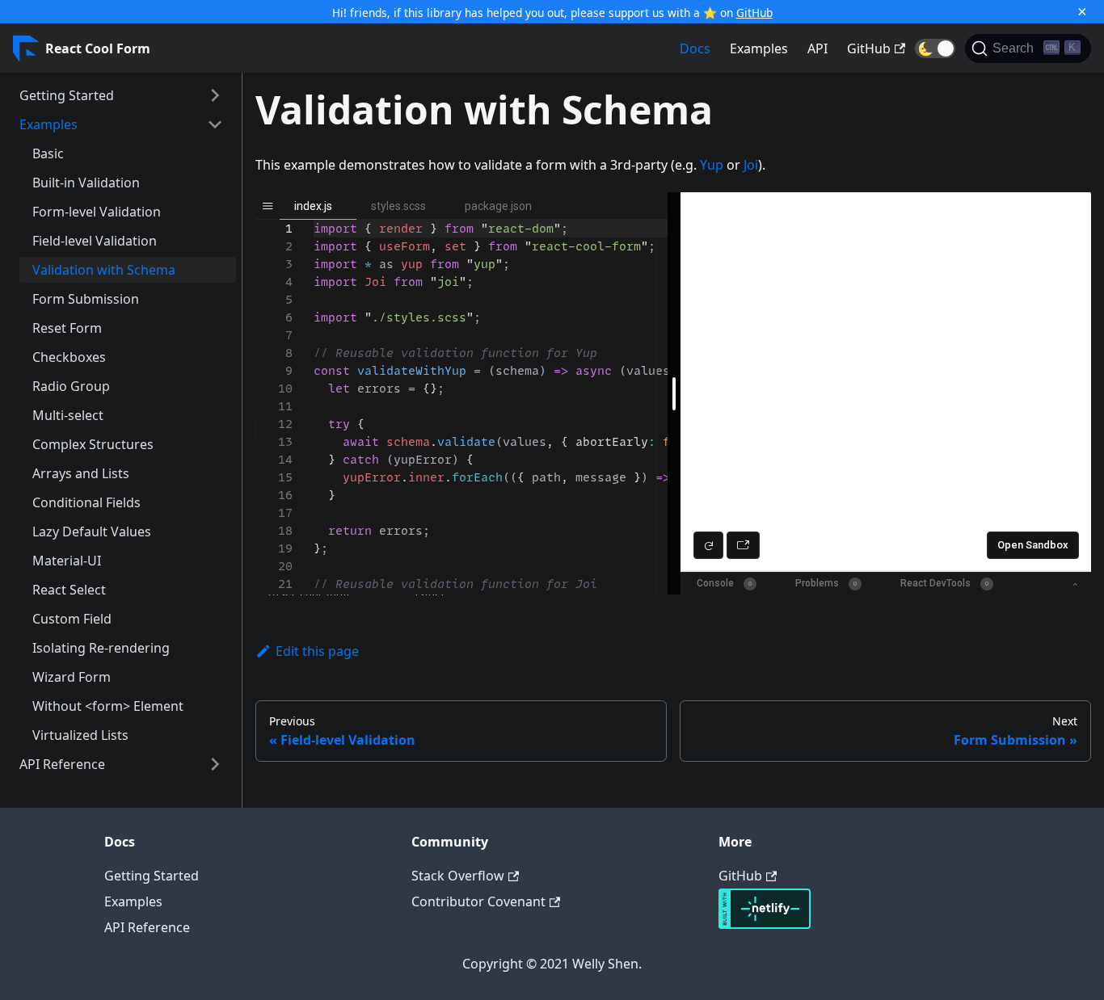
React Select (69, 590)
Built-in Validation (86, 182)
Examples (759, 48)
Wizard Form (71, 677)
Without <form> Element (107, 706)
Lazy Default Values (91, 531)
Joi (751, 165)
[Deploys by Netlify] (764, 924)
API (817, 48)
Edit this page (317, 651)
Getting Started (66, 95)
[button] (935, 48)
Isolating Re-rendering (101, 648)
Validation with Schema (103, 270)
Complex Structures (93, 444)
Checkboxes (69, 357)
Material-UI (66, 560)
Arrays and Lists (80, 473)
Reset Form (67, 328)
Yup (711, 165)
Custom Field (72, 619)
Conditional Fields (86, 502)
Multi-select (67, 415)
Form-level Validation (96, 212)
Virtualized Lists (80, 735)
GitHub (754, 12)
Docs (695, 48)
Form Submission (85, 299)
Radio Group (71, 386)
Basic (48, 153)
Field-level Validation (94, 241)
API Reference (62, 764)
